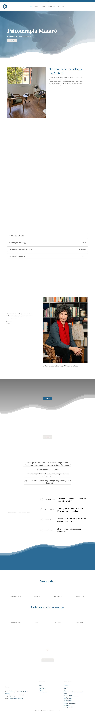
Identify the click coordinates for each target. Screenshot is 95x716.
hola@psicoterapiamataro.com (16, 698)
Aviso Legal (58, 710)
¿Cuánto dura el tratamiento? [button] (47, 469)
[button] (12, 40)
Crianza (65, 693)
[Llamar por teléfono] (47, 235)
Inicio (40, 685)
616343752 (12, 696)
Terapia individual (68, 700)
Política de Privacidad (46, 710)
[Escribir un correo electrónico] (47, 249)
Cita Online (47, 1)
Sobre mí (41, 687)
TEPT (65, 688)
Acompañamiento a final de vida (71, 697)
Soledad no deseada (68, 695)
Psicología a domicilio (69, 707)
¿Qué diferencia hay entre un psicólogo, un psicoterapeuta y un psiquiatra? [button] (47, 481)
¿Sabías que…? (42, 688)
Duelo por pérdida (68, 698)
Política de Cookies (53, 710)
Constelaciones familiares (70, 703)
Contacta (41, 690)
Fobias (65, 690)
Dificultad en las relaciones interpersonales (74, 692)
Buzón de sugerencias (44, 692)
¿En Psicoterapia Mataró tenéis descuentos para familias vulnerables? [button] (47, 475)
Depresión (66, 685)
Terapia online (67, 705)
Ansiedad (66, 687)
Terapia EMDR (67, 702)
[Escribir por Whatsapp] (47, 242)
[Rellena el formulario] (47, 256)
